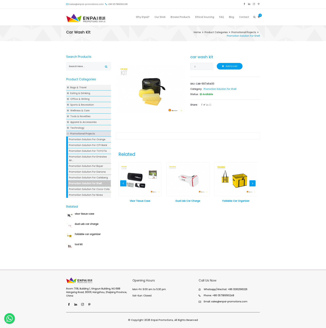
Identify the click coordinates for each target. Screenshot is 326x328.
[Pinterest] (259, 4)
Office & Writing (79, 99)
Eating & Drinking (80, 93)
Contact (244, 17)
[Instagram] (254, 4)
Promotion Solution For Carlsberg (88, 177)
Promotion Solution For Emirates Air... (88, 158)
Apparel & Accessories (83, 122)
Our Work (160, 17)
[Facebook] (244, 4)
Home (197, 32)
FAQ (221, 17)
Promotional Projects (243, 32)
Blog (231, 17)
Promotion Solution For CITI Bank (88, 145)
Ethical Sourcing (204, 17)
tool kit (79, 244)
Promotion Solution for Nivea (86, 195)
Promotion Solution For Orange (87, 139)
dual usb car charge (86, 224)
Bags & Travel (78, 87)
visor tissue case (84, 213)
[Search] (254, 16)
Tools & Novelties (80, 116)
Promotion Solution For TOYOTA (88, 151)
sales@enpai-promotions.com (86, 4)
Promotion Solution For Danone (87, 172)
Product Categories (216, 32)
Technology (77, 128)
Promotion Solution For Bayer (86, 166)
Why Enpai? (142, 17)
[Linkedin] (249, 4)
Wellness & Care (80, 110)
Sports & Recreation (82, 104)
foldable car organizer (88, 234)
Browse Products (180, 17)
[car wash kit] (150, 89)
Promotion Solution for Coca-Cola (89, 189)
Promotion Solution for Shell (85, 183)
